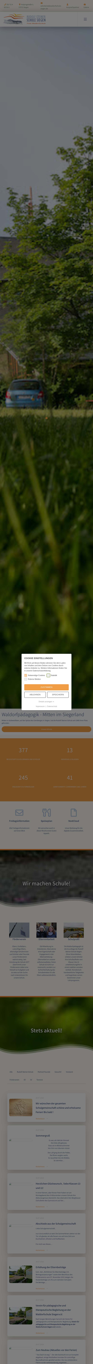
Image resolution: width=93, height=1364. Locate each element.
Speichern (58, 695)
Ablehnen (35, 695)
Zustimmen (47, 687)
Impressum (40, 706)
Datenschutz (52, 706)
